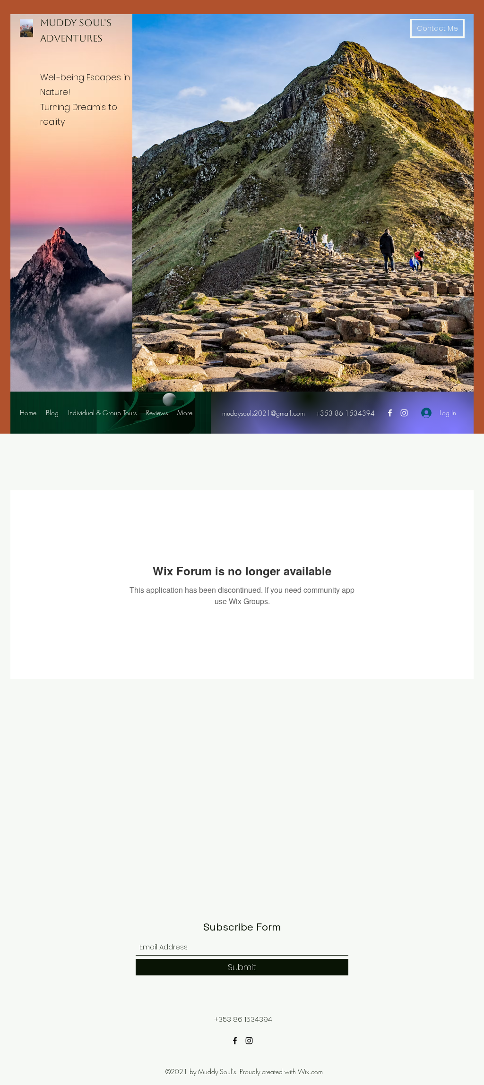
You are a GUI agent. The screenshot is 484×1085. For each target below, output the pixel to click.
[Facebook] (390, 413)
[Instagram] (404, 413)
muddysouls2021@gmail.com (263, 413)
